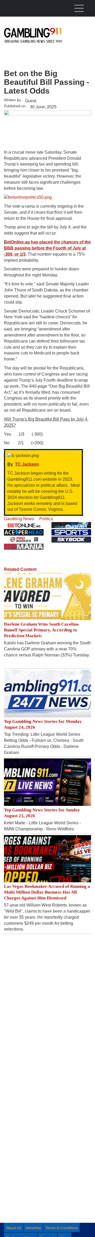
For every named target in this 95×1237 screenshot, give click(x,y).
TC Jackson (27, 464)
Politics (46, 519)
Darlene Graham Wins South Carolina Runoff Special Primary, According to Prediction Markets (41, 630)
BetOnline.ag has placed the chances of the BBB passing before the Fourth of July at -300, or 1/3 (47, 248)
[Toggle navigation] (79, 8)
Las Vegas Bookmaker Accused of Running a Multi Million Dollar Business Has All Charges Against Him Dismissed (47, 892)
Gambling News (19, 519)
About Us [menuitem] (13, 1228)
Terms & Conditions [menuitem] (61, 1228)
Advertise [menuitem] (33, 1228)
